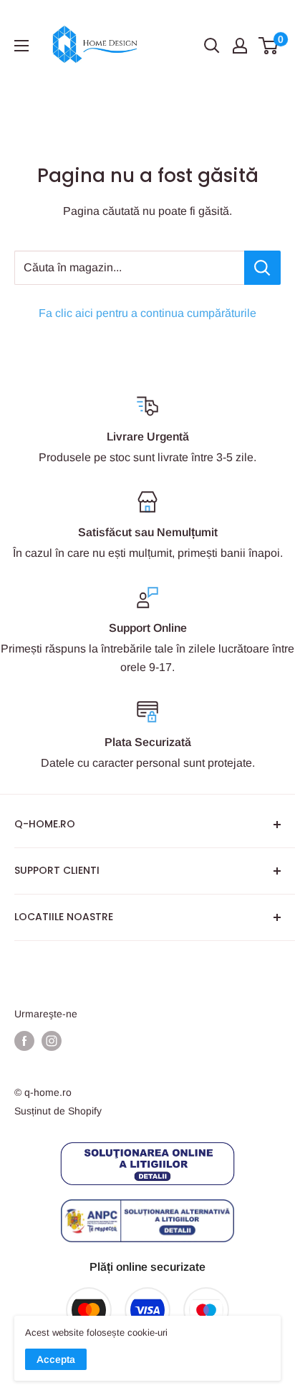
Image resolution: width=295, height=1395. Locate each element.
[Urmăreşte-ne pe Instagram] (52, 1041)
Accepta (56, 1359)
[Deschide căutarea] (212, 46)
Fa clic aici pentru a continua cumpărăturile (147, 313)
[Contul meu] (240, 46)
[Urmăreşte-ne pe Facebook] (24, 1041)
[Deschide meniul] (21, 45)
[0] (269, 45)
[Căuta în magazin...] (262, 268)
